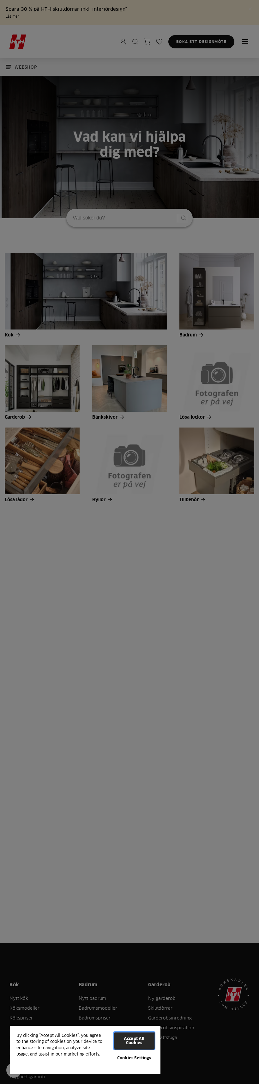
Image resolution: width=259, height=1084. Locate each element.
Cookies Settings (134, 1057)
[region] (85, 1049)
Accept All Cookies (134, 1040)
